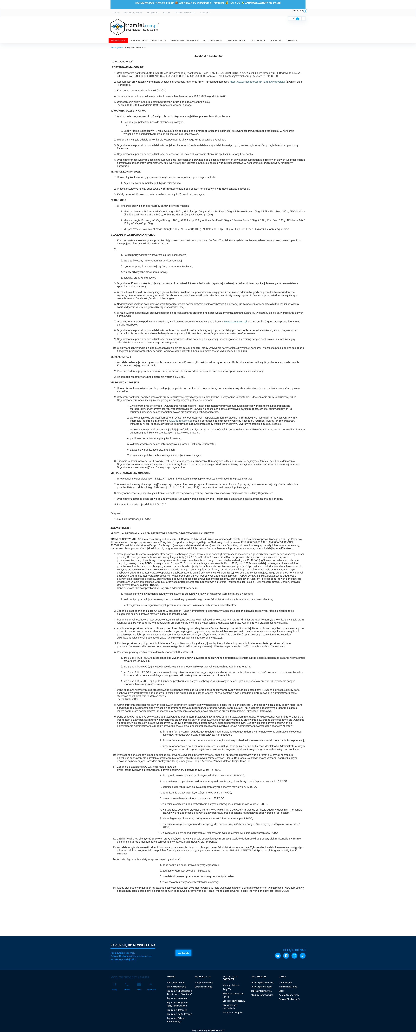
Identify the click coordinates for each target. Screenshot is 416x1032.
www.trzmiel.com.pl (235, 321)
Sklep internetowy (207, 1030)
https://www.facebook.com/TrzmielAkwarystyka (257, 81)
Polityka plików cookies (262, 982)
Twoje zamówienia (204, 982)
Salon (281, 991)
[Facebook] (286, 956)
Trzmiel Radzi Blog (288, 986)
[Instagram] (294, 956)
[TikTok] (303, 956)
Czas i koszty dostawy (234, 1000)
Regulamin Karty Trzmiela (179, 1014)
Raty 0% (227, 989)
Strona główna (116, 47)
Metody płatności (231, 985)
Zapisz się (183, 953)
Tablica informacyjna (261, 991)
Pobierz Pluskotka (288, 999)
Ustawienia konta (203, 986)
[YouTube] (278, 956)
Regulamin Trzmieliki (177, 1010)
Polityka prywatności (261, 986)
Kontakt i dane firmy (289, 995)
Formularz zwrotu (176, 982)
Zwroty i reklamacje (176, 986)
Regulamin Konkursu (177, 998)
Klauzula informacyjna (262, 995)
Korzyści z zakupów (233, 1012)
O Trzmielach (285, 982)
